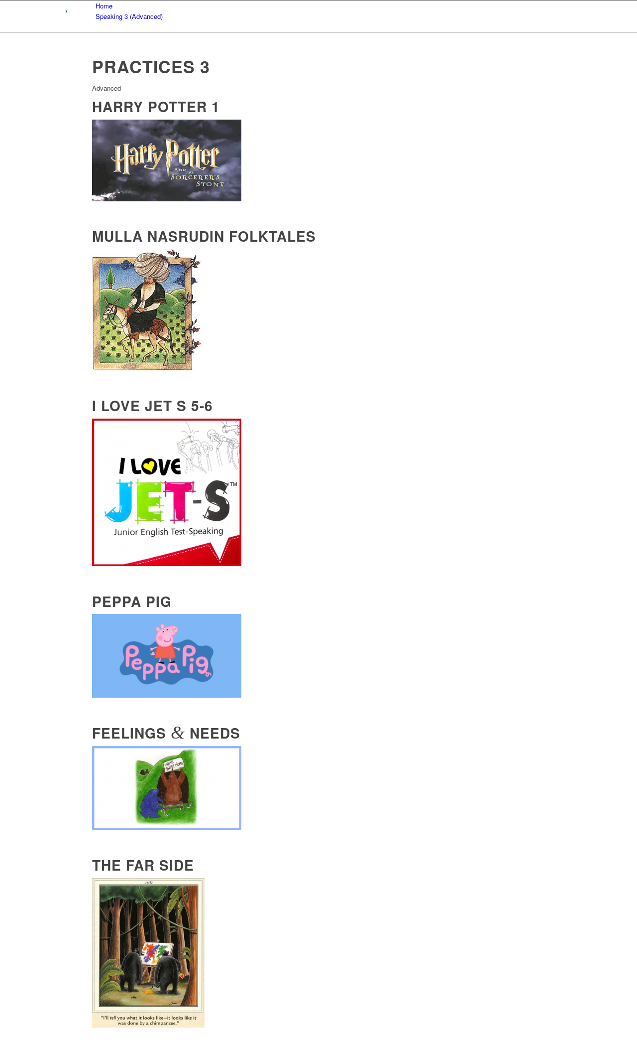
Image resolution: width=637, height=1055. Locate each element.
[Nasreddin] (147, 368)
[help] (166, 827)
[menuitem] (320, 5)
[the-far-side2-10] (148, 1025)
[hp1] (166, 198)
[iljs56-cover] (166, 563)
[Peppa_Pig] (166, 695)
